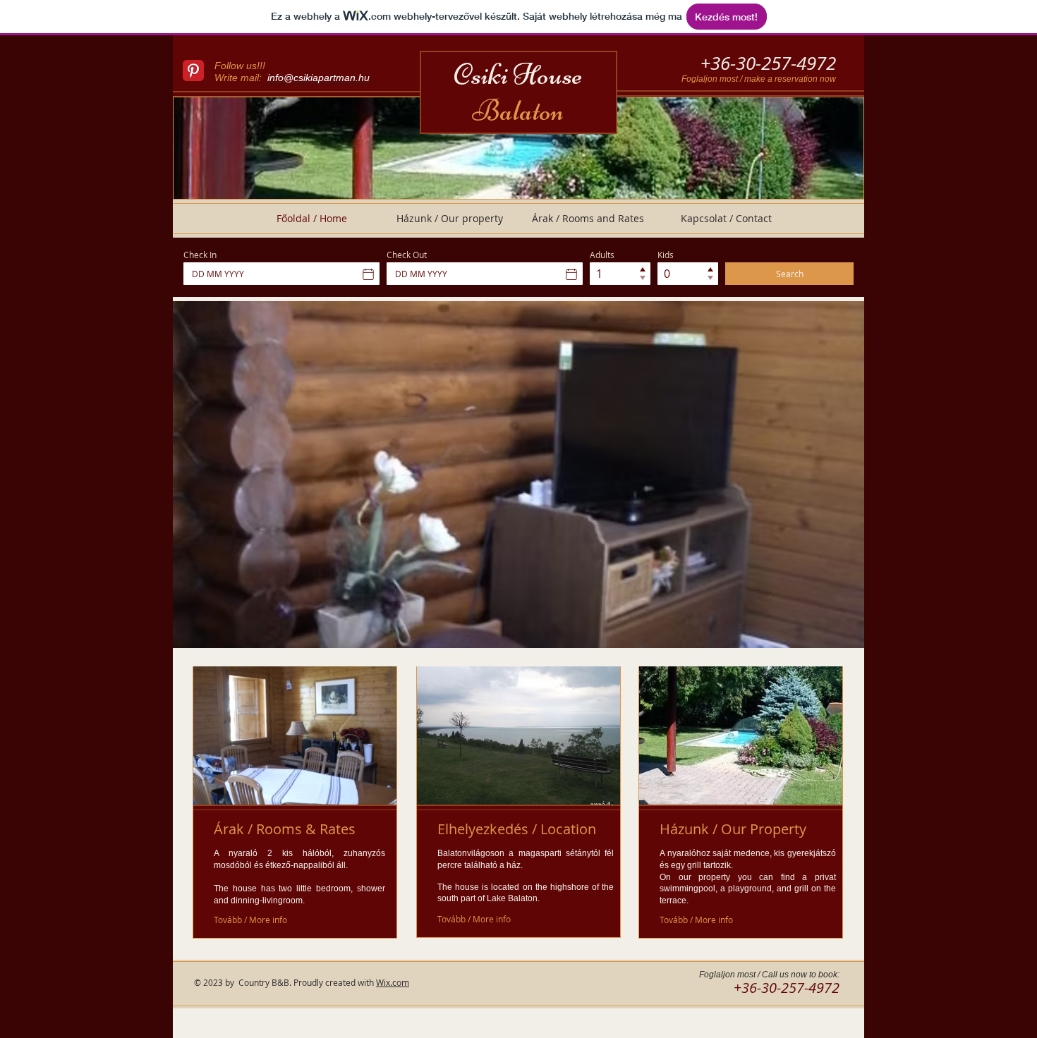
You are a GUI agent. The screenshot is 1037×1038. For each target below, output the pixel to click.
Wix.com (392, 982)
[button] (518, 474)
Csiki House (518, 92)
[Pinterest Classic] (193, 70)
